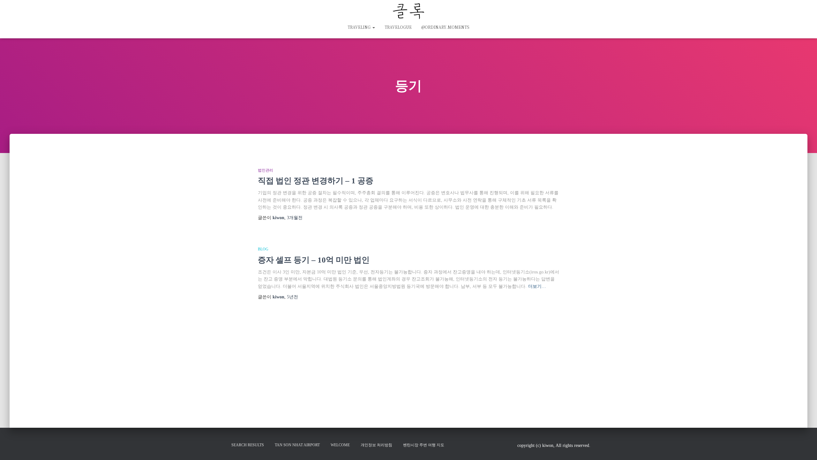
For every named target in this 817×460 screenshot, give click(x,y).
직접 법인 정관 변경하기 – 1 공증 (315, 180)
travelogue (398, 27)
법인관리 (265, 170)
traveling (360, 27)
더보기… (537, 286)
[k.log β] (408, 11)
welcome (340, 445)
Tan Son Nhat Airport (297, 445)
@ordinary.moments (445, 27)
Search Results (247, 445)
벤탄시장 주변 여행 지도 (423, 445)
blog (263, 249)
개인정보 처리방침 (376, 445)
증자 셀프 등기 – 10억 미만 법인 (314, 260)
